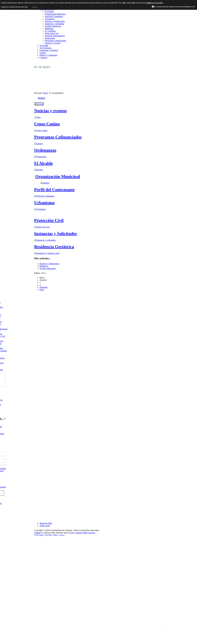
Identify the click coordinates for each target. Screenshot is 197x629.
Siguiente (43, 287)
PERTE (41, 98)
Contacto (43, 57)
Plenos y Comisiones (48, 55)
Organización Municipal (55, 14)
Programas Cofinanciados (58, 137)
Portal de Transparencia (55, 36)
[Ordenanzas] (40, 156)
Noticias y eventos (52, 43)
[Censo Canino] (40, 130)
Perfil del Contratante (54, 16)
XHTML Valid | (51, 535)
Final (42, 290)
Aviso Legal (45, 526)
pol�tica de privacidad (154, 3)
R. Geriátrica (50, 31)
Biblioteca (49, 28)
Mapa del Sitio (46, 523)
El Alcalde (49, 11)
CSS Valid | (39, 535)
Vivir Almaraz (45, 48)
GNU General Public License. (82, 533)
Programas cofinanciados (55, 40)
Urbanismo (49, 19)
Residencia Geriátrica (54, 246)
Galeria (43, 53)
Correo (61, 535)
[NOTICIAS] (39, 104)
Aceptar (34, 7)
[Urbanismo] (40, 209)
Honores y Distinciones (55, 21)
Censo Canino (47, 123)
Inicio (45, 93)
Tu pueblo (44, 45)
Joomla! (37, 533)
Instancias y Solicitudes (55, 233)
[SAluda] (38, 170)
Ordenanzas (50, 38)
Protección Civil (52, 33)
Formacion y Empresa (49, 50)
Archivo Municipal (53, 26)
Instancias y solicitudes (54, 24)
